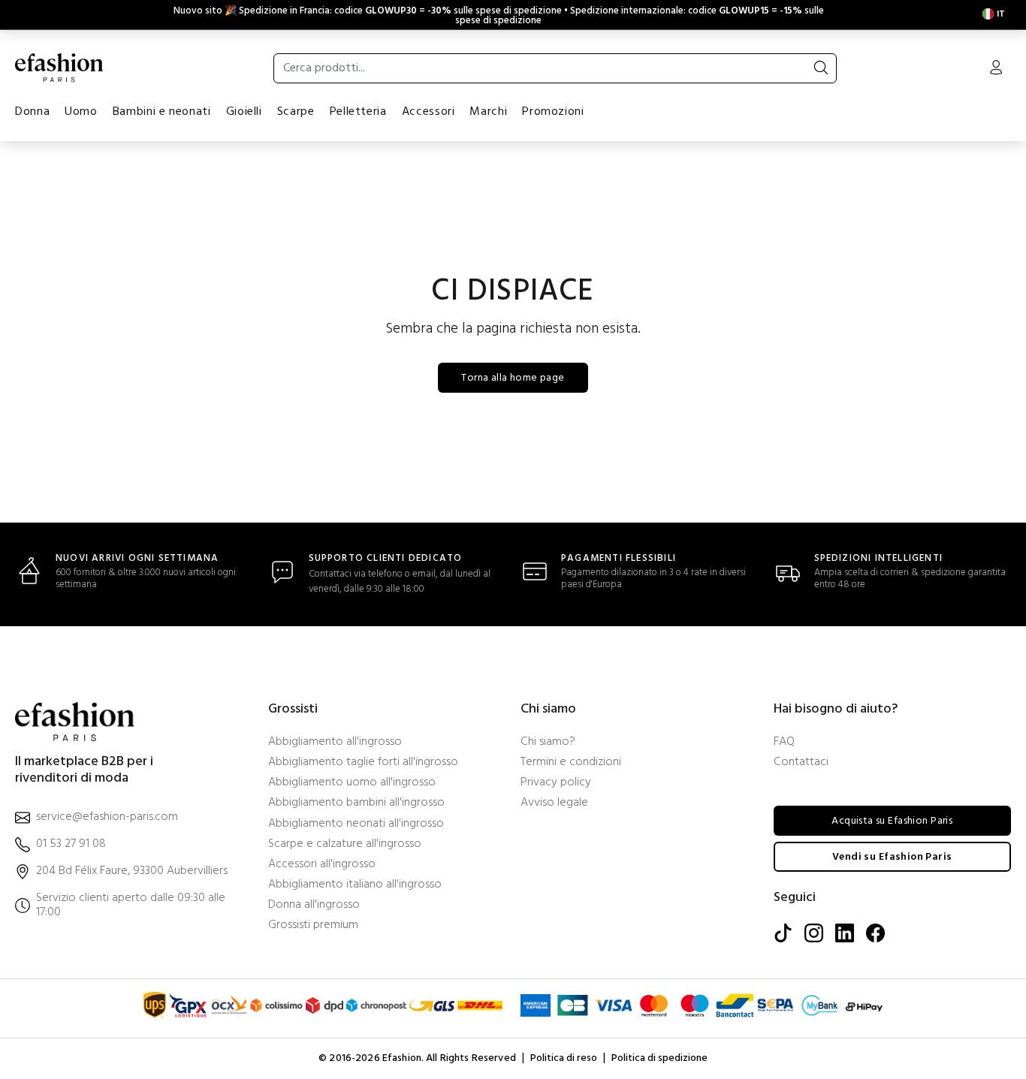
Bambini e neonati (162, 112)
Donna (32, 112)
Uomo (81, 112)
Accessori (428, 112)
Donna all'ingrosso (314, 905)
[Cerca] (821, 68)
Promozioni (553, 112)
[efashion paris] (59, 68)
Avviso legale (554, 803)
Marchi (488, 112)
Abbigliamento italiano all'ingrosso (355, 885)
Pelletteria (358, 112)
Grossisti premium (313, 925)
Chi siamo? (548, 742)
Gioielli (244, 112)
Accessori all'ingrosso (322, 864)
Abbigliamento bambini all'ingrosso (356, 803)
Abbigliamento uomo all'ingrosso (352, 783)
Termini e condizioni (571, 762)
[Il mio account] (996, 69)
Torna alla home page (512, 378)
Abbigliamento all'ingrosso (335, 742)
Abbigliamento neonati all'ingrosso (356, 824)
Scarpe (296, 112)
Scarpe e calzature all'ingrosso (344, 844)
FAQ (784, 742)
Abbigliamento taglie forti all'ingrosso (363, 762)
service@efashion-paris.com (107, 817)
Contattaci (801, 762)
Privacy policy (556, 783)
